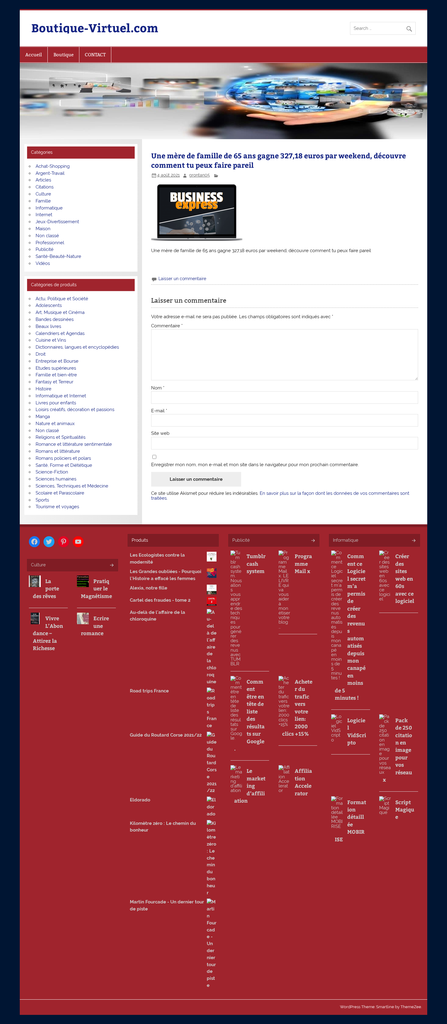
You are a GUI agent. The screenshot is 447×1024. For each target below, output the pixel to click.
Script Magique (404, 809)
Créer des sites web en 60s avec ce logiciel (404, 578)
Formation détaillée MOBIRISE (350, 820)
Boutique (64, 55)
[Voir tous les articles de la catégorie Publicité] (312, 541)
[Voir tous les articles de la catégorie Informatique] (413, 541)
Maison (43, 228)
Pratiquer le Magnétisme (96, 588)
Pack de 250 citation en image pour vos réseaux (397, 749)
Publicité (45, 249)
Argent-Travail (50, 173)
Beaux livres (48, 326)
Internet (44, 214)
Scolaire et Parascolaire (60, 493)
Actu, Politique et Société (62, 298)
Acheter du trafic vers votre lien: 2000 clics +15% (297, 707)
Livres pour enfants (56, 403)
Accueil (33, 55)
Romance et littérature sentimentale (74, 444)
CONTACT (95, 55)
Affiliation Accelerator (303, 782)
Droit (41, 354)
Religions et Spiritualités (60, 437)
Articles (43, 180)
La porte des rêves (46, 588)
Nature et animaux (55, 423)
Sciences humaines (56, 479)
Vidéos (43, 263)
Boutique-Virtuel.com (94, 27)
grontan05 (199, 175)
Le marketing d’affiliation (249, 785)
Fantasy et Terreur (54, 382)
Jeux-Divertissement (57, 221)
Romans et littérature (58, 451)
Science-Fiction (52, 472)
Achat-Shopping (53, 166)
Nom (158, 388)
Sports (42, 500)
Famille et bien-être (56, 375)
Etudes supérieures (56, 368)
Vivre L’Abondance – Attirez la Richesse (48, 633)
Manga (43, 416)
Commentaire (167, 326)
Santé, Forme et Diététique (64, 465)
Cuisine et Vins (51, 340)
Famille (43, 201)
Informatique (49, 208)
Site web (160, 433)
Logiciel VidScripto (356, 731)
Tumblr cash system (256, 563)
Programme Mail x (303, 563)
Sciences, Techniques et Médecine (72, 486)
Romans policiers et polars (63, 458)
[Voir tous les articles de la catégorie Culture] (111, 565)
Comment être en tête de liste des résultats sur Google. (249, 715)
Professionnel (50, 242)
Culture (43, 194)
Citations (45, 187)
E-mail (159, 411)
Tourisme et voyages (57, 506)
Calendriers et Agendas (60, 333)
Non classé (47, 235)
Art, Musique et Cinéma (60, 312)
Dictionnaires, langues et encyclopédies (77, 347)
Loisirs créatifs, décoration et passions (75, 409)
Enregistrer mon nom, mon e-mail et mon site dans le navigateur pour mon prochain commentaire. (255, 465)
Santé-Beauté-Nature (58, 256)
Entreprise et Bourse (57, 361)
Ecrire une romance (95, 625)
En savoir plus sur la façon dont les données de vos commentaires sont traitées (280, 496)
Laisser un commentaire (182, 278)
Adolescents (49, 305)
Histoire (43, 389)
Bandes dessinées (55, 319)
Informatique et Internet (61, 396)
